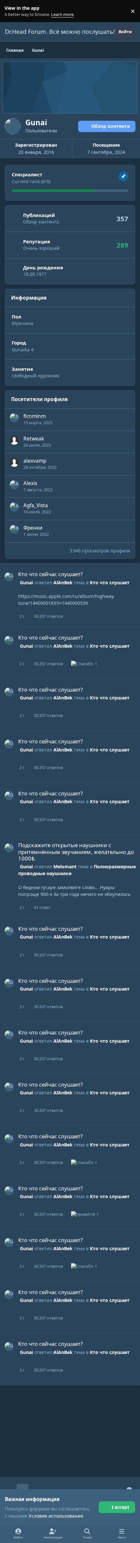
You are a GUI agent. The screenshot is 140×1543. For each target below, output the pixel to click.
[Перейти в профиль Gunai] (9, 576)
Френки (32, 527)
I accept (120, 1507)
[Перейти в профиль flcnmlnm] (14, 417)
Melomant (65, 866)
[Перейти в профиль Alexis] (14, 484)
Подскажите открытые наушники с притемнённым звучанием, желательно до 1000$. (76, 851)
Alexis (30, 483)
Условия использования (56, 1516)
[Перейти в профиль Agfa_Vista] (14, 506)
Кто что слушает (110, 582)
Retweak (33, 438)
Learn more (12, 11)
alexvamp (34, 460)
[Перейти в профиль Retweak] (14, 440)
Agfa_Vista (35, 505)
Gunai (26, 582)
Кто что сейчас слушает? (50, 574)
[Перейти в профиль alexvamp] (14, 462)
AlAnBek (63, 582)
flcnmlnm (34, 416)
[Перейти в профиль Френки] (14, 529)
